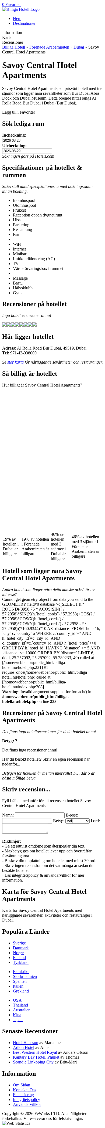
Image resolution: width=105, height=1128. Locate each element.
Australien (21, 1010)
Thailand (20, 1005)
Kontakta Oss (24, 1090)
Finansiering (23, 1094)
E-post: (72, 815)
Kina (17, 1014)
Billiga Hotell (13, 47)
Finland (19, 957)
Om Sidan (21, 1085)
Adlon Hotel (23, 1047)
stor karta (15, 362)
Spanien (20, 981)
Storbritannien (25, 976)
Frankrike (21, 971)
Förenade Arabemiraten (49, 47)
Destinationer (24, 23)
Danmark (21, 948)
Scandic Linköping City (33, 1062)
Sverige (19, 943)
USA (17, 1000)
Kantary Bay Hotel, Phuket (36, 1057)
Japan (18, 1019)
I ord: (95, 820)
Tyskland (21, 962)
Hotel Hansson (25, 1042)
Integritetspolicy (26, 1099)
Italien (18, 986)
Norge (18, 952)
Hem (17, 18)
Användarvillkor (27, 1104)
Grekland (21, 991)
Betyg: (58, 820)
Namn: (8, 815)
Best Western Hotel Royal (35, 1052)
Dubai (79, 47)
